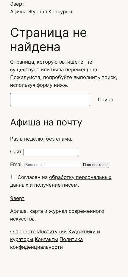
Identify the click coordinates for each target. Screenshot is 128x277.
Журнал (37, 12)
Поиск (105, 100)
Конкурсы (60, 12)
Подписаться (95, 165)
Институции (52, 231)
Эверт (17, 4)
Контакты (46, 239)
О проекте (23, 231)
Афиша (18, 12)
